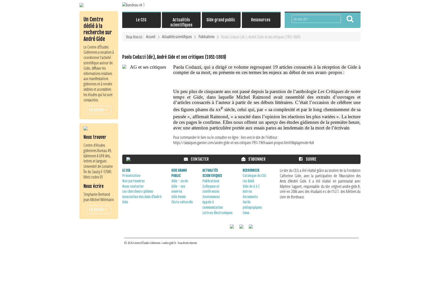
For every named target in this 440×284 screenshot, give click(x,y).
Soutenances (211, 197)
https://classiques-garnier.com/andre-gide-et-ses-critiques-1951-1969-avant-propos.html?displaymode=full (243, 142)
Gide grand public (179, 173)
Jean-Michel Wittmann (99, 199)
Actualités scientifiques (212, 173)
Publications (210, 181)
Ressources (251, 170)
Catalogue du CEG (254, 176)
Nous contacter (133, 186)
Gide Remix (178, 197)
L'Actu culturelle (182, 202)
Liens (246, 213)
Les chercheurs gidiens (137, 191)
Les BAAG (248, 181)
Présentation (131, 176)
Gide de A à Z (251, 186)
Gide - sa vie (179, 181)
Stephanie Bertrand (97, 194)
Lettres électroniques (217, 213)
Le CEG (126, 170)
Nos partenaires (133, 181)
